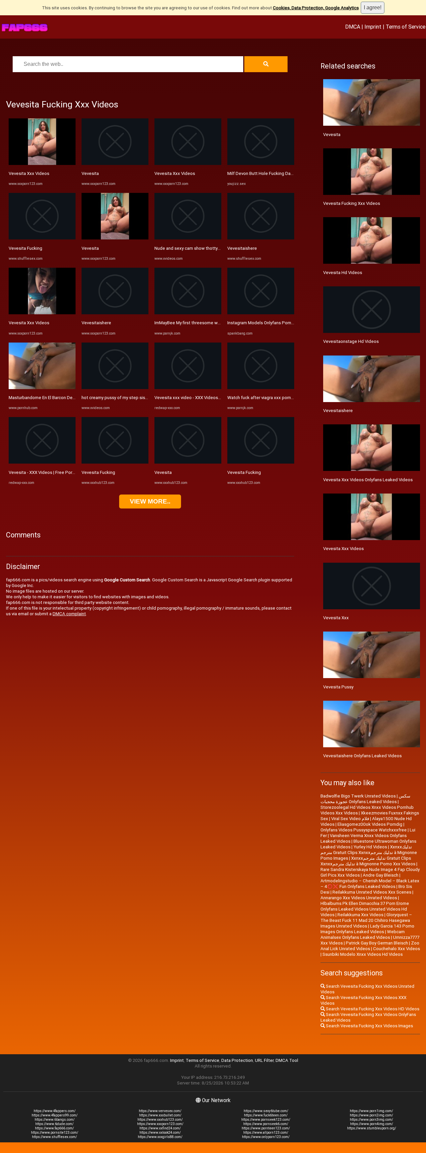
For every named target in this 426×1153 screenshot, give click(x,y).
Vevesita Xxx (336, 618)
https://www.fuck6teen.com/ (266, 1115)
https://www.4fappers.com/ (55, 1111)
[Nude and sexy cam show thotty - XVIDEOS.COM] (187, 238)
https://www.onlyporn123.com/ (266, 1137)
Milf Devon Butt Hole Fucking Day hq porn (268, 173)
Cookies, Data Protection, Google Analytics (316, 8)
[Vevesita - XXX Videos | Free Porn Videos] (42, 462)
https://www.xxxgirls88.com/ (160, 1137)
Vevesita (90, 173)
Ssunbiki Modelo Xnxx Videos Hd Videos (362, 954)
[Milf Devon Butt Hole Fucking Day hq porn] (260, 163)
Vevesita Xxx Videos (29, 173)
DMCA (352, 26)
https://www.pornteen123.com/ (266, 1128)
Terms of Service (405, 26)
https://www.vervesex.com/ (160, 1111)
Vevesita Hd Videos (342, 272)
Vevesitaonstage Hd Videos (351, 341)
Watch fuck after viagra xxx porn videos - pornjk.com (278, 397)
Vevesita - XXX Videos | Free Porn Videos (49, 472)
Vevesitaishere (96, 323)
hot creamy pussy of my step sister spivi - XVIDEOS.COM (137, 397)
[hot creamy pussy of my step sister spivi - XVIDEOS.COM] (115, 387)
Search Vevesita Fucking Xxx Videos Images (369, 1026)
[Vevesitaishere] (115, 313)
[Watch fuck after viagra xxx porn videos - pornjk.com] (260, 387)
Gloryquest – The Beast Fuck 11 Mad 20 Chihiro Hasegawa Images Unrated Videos (366, 920)
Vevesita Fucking (25, 248)
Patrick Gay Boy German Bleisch (377, 943)
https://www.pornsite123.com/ (54, 1132)
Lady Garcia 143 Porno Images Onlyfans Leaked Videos (367, 929)
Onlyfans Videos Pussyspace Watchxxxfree (363, 830)
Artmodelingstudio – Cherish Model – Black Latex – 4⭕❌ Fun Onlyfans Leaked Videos (369, 883)
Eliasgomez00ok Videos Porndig (369, 824)
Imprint (372, 26)
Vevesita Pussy (338, 687)
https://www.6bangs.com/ (55, 1119)
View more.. (150, 501)
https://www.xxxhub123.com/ (160, 1119)
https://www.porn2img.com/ (371, 1115)
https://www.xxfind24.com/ (160, 1128)
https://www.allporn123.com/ (265, 1132)
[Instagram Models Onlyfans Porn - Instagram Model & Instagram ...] (260, 313)
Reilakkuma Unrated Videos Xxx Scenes (371, 892)
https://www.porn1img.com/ (371, 1111)
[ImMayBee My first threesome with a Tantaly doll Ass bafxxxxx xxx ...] (187, 313)
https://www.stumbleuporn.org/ (371, 1128)
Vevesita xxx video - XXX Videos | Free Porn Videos (204, 397)
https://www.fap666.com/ (54, 1128)
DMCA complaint (69, 614)
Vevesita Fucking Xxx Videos (351, 203)
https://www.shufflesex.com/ (54, 1137)
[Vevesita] (115, 163)
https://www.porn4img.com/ (371, 1124)
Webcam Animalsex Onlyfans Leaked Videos (362, 934)
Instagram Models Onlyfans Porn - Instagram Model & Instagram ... (291, 323)
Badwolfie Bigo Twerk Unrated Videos (358, 796)
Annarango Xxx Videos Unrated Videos (358, 898)
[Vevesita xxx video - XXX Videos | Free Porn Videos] (187, 387)
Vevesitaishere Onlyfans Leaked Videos (362, 756)
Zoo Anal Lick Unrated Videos (369, 945)
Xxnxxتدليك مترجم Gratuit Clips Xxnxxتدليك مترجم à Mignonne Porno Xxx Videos (367, 861)
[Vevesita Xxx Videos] (42, 163)
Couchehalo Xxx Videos (396, 948)
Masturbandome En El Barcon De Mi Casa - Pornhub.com (64, 397)
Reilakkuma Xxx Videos (360, 915)
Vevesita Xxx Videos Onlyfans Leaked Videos (368, 480)
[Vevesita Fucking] (42, 238)
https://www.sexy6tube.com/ (266, 1111)
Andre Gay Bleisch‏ (380, 875)
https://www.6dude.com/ (54, 1124)
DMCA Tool (287, 1060)
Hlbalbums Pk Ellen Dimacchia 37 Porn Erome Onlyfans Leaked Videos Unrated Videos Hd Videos (364, 909)
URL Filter (264, 1060)
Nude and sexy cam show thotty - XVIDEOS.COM (201, 248)
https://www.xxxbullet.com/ (160, 1115)
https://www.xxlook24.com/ (160, 1132)
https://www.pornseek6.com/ (265, 1124)
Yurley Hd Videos (370, 847)
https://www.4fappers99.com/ (55, 1115)
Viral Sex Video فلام (350, 818)
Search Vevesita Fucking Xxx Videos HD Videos (372, 1009)
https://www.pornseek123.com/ (265, 1119)
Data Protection (237, 1060)
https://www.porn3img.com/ (371, 1119)
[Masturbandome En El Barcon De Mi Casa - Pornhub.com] (42, 387)
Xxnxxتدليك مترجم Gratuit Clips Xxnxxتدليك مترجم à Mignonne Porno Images (368, 852)
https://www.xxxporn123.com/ (160, 1124)
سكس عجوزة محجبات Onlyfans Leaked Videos (365, 798)
